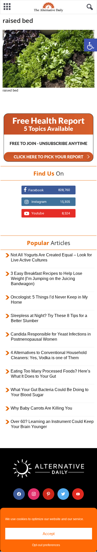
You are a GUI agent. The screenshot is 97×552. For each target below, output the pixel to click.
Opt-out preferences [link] (46, 545)
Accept (49, 533)
